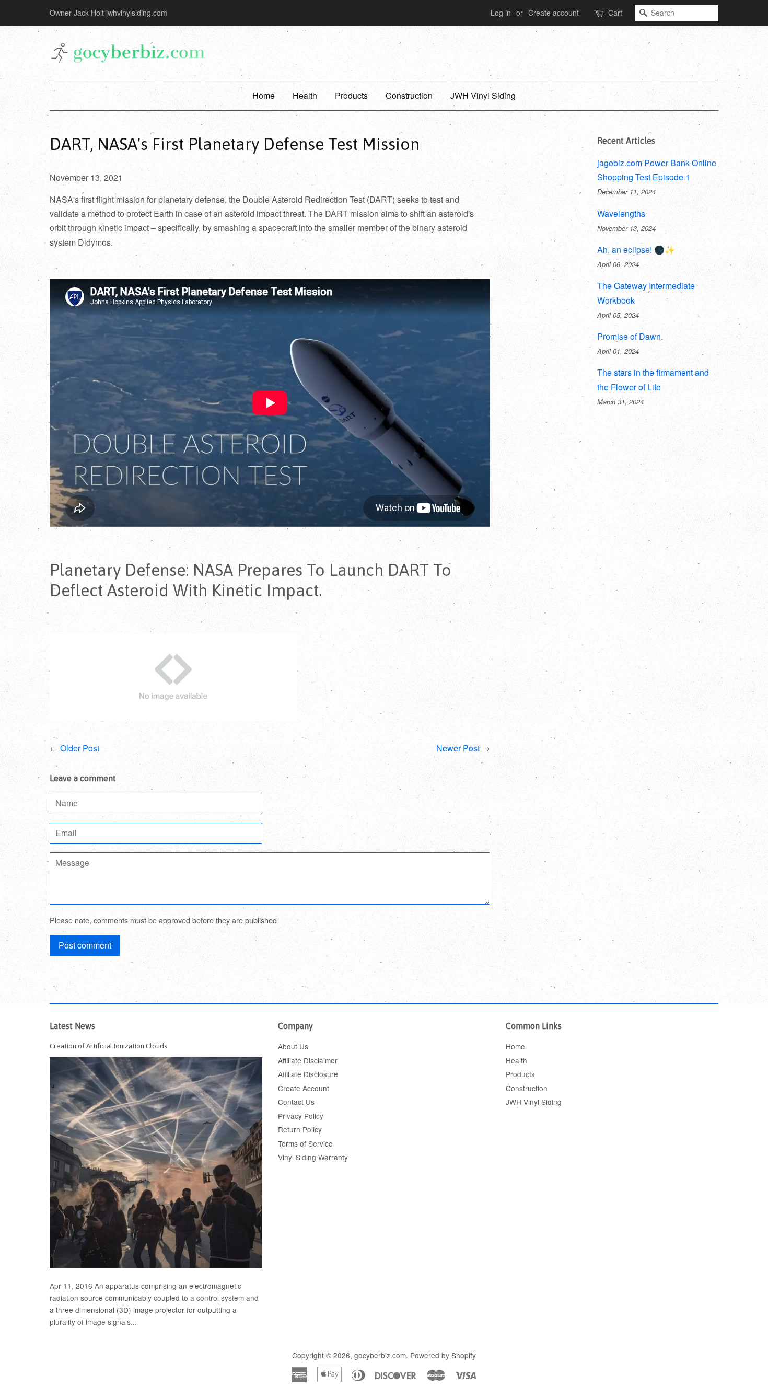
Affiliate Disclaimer (308, 1060)
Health (305, 95)
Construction (409, 95)
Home (263, 95)
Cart (615, 12)
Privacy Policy (300, 1116)
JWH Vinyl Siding (483, 95)
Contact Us (296, 1101)
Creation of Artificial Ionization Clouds (108, 1046)
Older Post (79, 748)
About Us (293, 1046)
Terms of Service (305, 1143)
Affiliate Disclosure (308, 1074)
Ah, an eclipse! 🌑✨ (636, 250)
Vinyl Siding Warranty (313, 1157)
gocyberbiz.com (380, 1355)
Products (351, 95)
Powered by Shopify (443, 1355)
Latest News (72, 1026)
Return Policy (300, 1129)
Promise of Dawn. (630, 336)
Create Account (303, 1088)
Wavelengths (621, 213)
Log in (501, 12)
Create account (553, 12)
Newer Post (458, 748)
